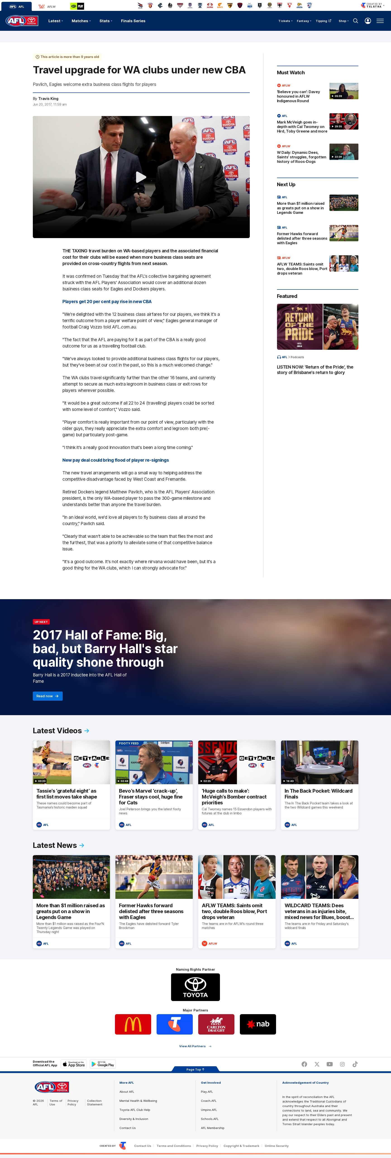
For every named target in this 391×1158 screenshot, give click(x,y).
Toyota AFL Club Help (134, 1110)
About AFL (126, 1091)
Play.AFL (207, 1091)
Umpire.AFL (209, 1110)
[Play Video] (141, 177)
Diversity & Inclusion (133, 1119)
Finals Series (133, 21)
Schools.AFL (210, 1119)
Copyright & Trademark (241, 1145)
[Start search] (355, 20)
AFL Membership (212, 1128)
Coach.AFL (209, 1101)
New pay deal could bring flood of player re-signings (115, 460)
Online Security (277, 1145)
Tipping (321, 21)
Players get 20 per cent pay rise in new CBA (107, 301)
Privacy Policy (73, 1102)
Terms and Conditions (174, 1145)
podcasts (297, 357)
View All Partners (192, 1046)
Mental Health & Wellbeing (138, 1101)
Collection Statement (94, 1102)
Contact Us (127, 1128)
